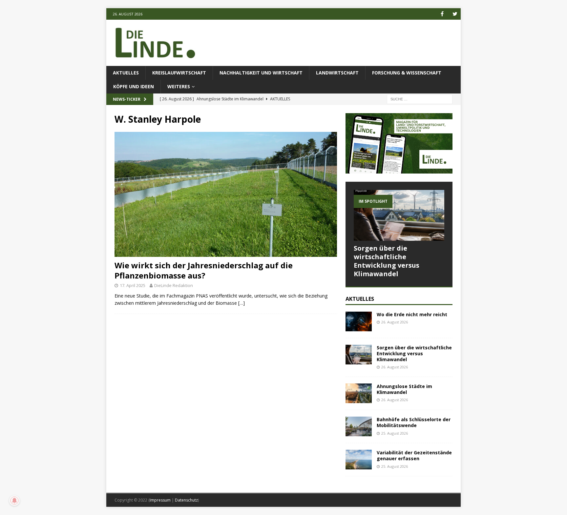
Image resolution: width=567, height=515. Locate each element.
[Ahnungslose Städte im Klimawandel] (359, 393)
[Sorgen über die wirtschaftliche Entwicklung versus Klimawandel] (399, 215)
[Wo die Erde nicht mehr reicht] (359, 321)
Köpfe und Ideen (133, 86)
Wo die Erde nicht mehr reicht (412, 314)
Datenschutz (186, 500)
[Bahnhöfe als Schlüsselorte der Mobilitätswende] (359, 426)
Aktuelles (126, 73)
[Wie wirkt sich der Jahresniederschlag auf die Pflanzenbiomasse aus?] (226, 194)
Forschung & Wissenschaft (406, 73)
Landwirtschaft (337, 73)
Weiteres (178, 86)
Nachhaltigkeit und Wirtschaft (261, 73)
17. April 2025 (132, 285)
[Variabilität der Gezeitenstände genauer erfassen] (359, 459)
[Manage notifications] (14, 500)
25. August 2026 (394, 433)
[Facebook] (442, 14)
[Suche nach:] (419, 99)
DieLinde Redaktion (173, 285)
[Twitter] (455, 14)
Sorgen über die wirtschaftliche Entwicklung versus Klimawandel (386, 261)
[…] (241, 303)
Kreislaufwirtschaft (179, 73)
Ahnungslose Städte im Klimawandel (404, 389)
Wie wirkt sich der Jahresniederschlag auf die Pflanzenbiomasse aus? (204, 270)
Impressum (160, 500)
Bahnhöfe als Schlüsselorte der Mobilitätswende (414, 422)
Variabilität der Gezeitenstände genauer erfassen (414, 455)
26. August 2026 (394, 321)
